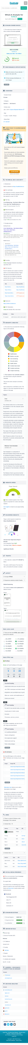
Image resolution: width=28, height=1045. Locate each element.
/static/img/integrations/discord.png (18, 775)
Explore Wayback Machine (16, 109)
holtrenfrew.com (8, 999)
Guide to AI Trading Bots (16, 1033)
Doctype (8, 576)
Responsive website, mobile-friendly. (13, 580)
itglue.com (7, 993)
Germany (6, 950)
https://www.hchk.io (9, 296)
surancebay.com (8, 989)
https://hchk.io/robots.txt (10, 303)
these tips (10, 888)
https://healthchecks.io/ (21, 286)
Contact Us (14, 1036)
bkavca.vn (7, 1014)
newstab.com (8, 1005)
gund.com (7, 1008)
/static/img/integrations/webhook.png (18, 769)
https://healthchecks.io (18, 186)
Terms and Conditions (10, 1040)
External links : (7, 852)
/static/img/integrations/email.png (18, 766)
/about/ (23, 841)
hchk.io (14, 51)
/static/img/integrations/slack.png (17, 772)
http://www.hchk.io (9, 292)
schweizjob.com (8, 978)
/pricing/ (23, 835)
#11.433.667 (7, 121)
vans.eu (6, 996)
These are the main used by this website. (13, 633)
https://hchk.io (8, 289)
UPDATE (20, 18)
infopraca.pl (7, 975)
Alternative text (8, 787)
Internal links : (8, 824)
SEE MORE (6, 84)
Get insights (6, 506)
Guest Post (5, 1032)
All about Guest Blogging (13, 1032)
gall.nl (6, 1011)
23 (20, 671)
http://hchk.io (8, 286)
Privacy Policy (19, 1040)
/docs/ (23, 838)
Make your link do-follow (14, 53)
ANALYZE (23, 8)
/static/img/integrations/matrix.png (18, 778)
